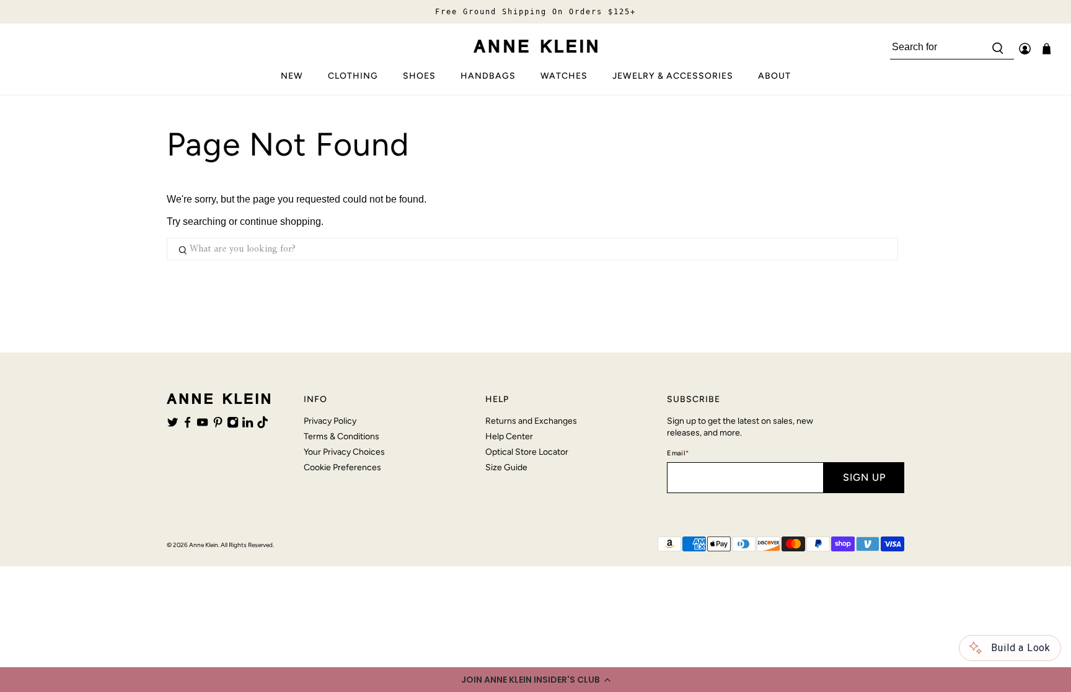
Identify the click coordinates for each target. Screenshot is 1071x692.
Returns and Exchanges (531, 421)
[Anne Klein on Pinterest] (218, 425)
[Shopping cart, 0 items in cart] (1046, 49)
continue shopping (280, 221)
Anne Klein (203, 545)
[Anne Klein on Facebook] (187, 425)
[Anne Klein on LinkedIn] (247, 425)
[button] (535, 679)
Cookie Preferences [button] (342, 467)
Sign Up (864, 477)
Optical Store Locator (526, 452)
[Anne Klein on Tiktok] (262, 425)
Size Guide (506, 467)
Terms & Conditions (341, 436)
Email (678, 453)
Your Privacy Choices (344, 452)
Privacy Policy (330, 421)
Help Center (509, 436)
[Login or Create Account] (1025, 48)
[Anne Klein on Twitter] (172, 425)
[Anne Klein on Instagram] (233, 425)
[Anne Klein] (535, 46)
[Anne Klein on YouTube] (202, 425)
